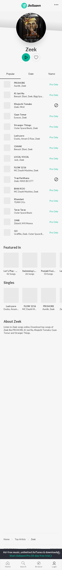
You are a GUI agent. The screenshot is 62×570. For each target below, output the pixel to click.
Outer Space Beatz (23, 128)
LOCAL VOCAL (21, 157)
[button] (36, 57)
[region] (31, 539)
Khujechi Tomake (23, 104)
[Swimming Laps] (29, 260)
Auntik (17, 85)
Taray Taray (20, 209)
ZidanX (17, 223)
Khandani (19, 199)
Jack (16, 160)
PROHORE (19, 82)
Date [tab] (31, 73)
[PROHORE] (48, 295)
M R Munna (27, 223)
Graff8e (17, 234)
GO (16, 231)
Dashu (17, 138)
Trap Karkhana (21, 178)
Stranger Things (22, 125)
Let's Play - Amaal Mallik (11, 271)
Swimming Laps (29, 271)
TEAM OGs (19, 202)
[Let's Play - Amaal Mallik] (11, 260)
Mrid (22, 107)
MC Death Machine (23, 170)
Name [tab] (51, 73)
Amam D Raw (27, 138)
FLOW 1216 (20, 167)
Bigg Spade (39, 96)
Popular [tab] (10, 73)
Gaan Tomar (20, 114)
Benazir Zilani (20, 96)
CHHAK (18, 146)
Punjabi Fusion (48, 271)
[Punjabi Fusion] (48, 260)
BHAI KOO (19, 188)
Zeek (31, 49)
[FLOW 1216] (29, 295)
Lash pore (19, 135)
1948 (16, 220)
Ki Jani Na (19, 93)
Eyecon (17, 117)
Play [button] (26, 57)
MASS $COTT (27, 181)
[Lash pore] (11, 295)
